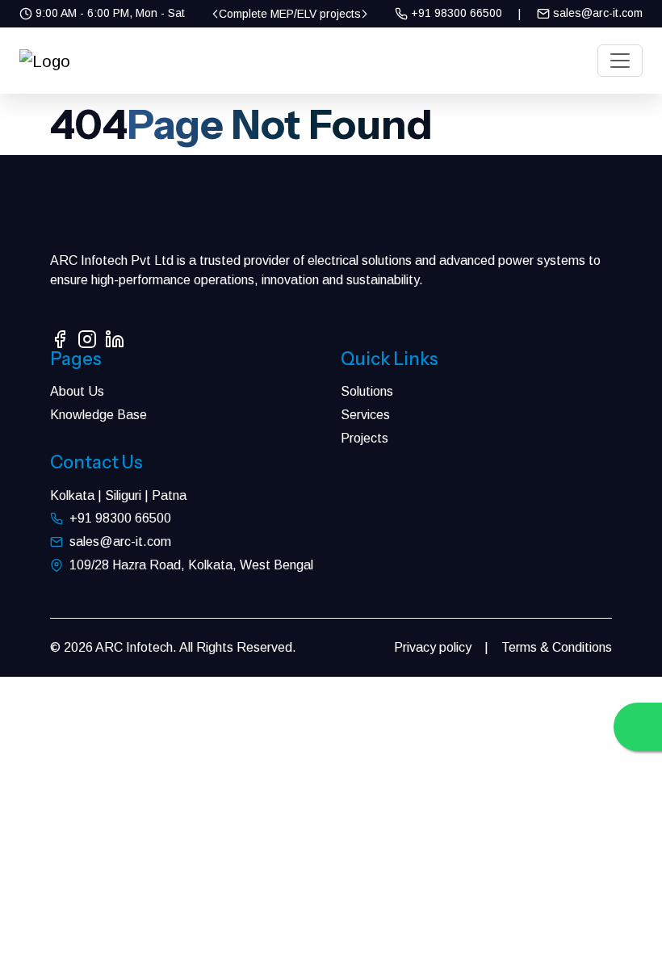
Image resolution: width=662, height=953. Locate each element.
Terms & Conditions (556, 647)
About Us (77, 391)
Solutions (367, 391)
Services (365, 415)
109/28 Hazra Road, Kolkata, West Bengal (191, 565)
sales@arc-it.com (596, 12)
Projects (364, 438)
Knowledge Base (98, 415)
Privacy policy (432, 647)
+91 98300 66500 (455, 12)
